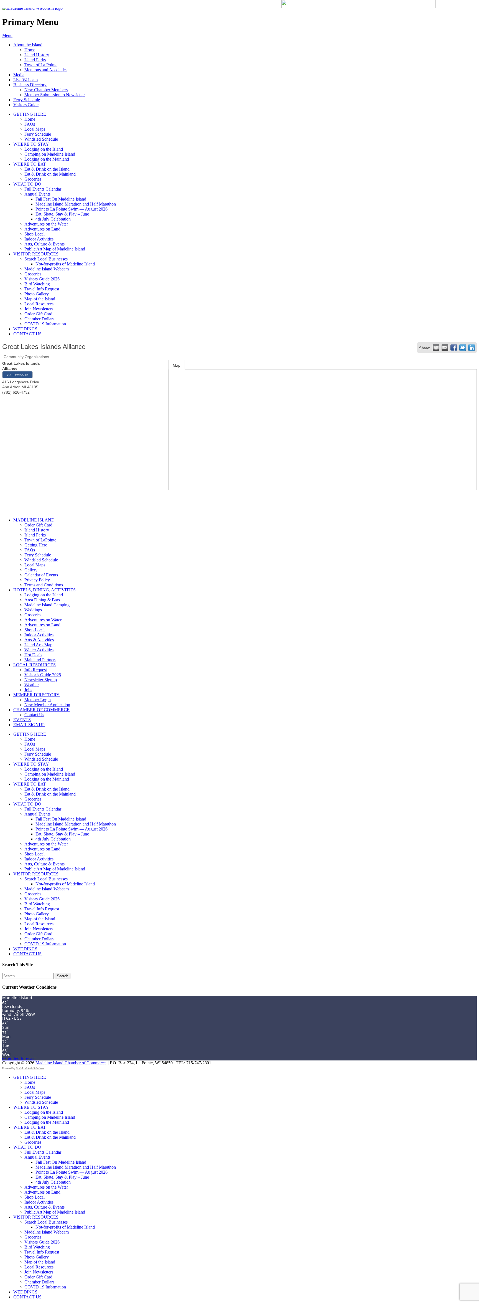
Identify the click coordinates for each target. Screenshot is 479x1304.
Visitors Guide (26, 104)
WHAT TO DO (27, 184)
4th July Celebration (53, 219)
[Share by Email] (445, 347)
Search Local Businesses (46, 259)
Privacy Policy (37, 580)
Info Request (35, 669)
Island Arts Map (38, 644)
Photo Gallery (36, 294)
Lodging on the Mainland (46, 159)
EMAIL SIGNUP (29, 724)
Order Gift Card (38, 314)
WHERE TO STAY (31, 144)
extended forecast (19, 1058)
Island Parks (35, 59)
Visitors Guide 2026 (42, 279)
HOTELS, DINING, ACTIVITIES (44, 590)
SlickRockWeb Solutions (30, 1068)
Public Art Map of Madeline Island (54, 249)
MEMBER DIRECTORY (36, 694)
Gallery (30, 570)
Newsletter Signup (40, 679)
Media (18, 74)
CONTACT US (27, 333)
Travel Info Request (41, 289)
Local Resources (38, 304)
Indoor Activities (38, 239)
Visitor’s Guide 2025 (42, 674)
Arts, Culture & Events (44, 244)
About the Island (27, 44)
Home (29, 49)
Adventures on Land (42, 229)
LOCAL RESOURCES (34, 664)
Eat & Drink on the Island (47, 169)
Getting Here (35, 545)
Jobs (28, 689)
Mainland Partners (40, 659)
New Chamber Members (46, 89)
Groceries (33, 179)
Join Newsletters (38, 309)
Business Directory (30, 84)
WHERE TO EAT (29, 164)
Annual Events (37, 194)
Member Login (37, 699)
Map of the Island (39, 299)
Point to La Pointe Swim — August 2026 (71, 209)
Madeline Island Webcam (46, 269)
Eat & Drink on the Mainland (50, 174)
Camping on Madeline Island (49, 154)
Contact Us (34, 714)
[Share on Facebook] (453, 347)
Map (176, 365)
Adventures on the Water (46, 224)
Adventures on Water (43, 619)
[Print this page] (436, 347)
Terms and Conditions (43, 585)
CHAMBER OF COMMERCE (41, 709)
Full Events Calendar (42, 189)
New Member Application (47, 704)
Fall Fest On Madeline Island (60, 199)
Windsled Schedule (41, 139)
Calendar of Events (41, 575)
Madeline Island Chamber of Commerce (70, 1062)
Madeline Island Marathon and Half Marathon (75, 204)
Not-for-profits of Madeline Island (65, 264)
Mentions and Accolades (45, 69)
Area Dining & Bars (42, 599)
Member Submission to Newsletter (54, 94)
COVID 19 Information (45, 323)
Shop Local (34, 234)
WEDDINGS (25, 328)
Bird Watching (37, 284)
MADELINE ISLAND (34, 520)
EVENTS (22, 719)
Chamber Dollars (39, 318)
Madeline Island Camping (47, 604)
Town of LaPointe (40, 540)
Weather (31, 684)
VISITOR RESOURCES (35, 254)
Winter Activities (38, 649)
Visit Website (17, 374)
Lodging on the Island (43, 149)
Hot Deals (33, 654)
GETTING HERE (29, 114)
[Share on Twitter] (462, 347)
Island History (36, 54)
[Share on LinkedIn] (471, 347)
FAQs (29, 124)
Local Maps (34, 129)
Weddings (33, 609)
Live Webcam (25, 79)
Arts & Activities (39, 639)
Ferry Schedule (26, 99)
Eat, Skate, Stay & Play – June (62, 214)
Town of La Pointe (40, 64)
